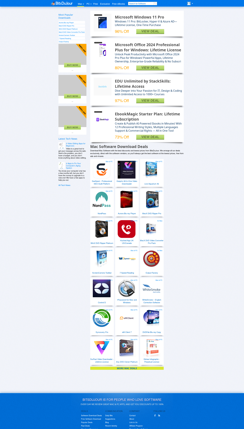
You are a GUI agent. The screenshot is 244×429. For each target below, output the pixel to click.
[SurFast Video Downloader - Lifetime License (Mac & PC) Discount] (101, 346)
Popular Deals (86, 422)
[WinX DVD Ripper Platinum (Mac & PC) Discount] (101, 228)
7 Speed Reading (65, 38)
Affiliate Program (136, 425)
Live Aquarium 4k (151, 183)
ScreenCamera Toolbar (67, 35)
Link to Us (133, 422)
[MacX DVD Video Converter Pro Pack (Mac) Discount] (151, 228)
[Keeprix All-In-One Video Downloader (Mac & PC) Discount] (126, 168)
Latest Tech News (67, 138)
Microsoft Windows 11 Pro (139, 17)
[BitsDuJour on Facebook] (156, 415)
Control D (102, 302)
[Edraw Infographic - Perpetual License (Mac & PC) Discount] (151, 346)
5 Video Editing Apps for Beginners (75, 144)
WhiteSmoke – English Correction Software (151, 301)
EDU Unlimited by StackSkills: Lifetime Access (143, 83)
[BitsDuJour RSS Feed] (160, 415)
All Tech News (64, 185)
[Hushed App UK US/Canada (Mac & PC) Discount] (126, 228)
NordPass (102, 213)
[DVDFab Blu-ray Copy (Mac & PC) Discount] (151, 317)
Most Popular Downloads (65, 16)
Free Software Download (91, 419)
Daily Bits (109, 415)
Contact (132, 415)
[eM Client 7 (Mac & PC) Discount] (126, 317)
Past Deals (85, 425)
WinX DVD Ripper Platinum (68, 29)
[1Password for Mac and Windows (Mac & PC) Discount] (126, 287)
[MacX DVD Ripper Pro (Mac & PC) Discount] (151, 198)
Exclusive (105, 3)
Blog (107, 422)
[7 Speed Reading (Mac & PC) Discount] (126, 257)
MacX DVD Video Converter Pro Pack (72, 32)
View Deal (150, 31)
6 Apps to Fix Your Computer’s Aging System (73, 165)
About (131, 419)
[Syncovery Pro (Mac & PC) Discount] (101, 317)
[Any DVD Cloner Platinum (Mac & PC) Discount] (126, 346)
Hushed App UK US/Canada (127, 241)
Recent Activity (111, 425)
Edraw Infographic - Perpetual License (152, 360)
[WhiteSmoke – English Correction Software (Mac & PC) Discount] (151, 287)
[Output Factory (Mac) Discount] (151, 257)
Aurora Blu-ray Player (66, 22)
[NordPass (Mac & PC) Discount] (101, 198)
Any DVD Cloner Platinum (127, 361)
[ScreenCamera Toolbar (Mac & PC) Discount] (101, 257)
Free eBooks (118, 3)
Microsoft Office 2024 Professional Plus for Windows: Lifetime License (148, 47)
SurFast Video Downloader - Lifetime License (102, 360)
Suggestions (110, 419)
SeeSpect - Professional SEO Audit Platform (102, 182)
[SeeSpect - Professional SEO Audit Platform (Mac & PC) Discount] (101, 168)
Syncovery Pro (102, 332)
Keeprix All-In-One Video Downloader (127, 182)
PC (88, 3)
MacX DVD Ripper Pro (66, 26)
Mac (80, 3)
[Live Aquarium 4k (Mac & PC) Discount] (151, 168)
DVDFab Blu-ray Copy (152, 332)
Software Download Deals (91, 415)
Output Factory (64, 41)
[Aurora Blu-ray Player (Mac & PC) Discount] (126, 198)
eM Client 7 (127, 332)
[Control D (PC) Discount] (101, 287)
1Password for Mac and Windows (127, 301)
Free (95, 3)
